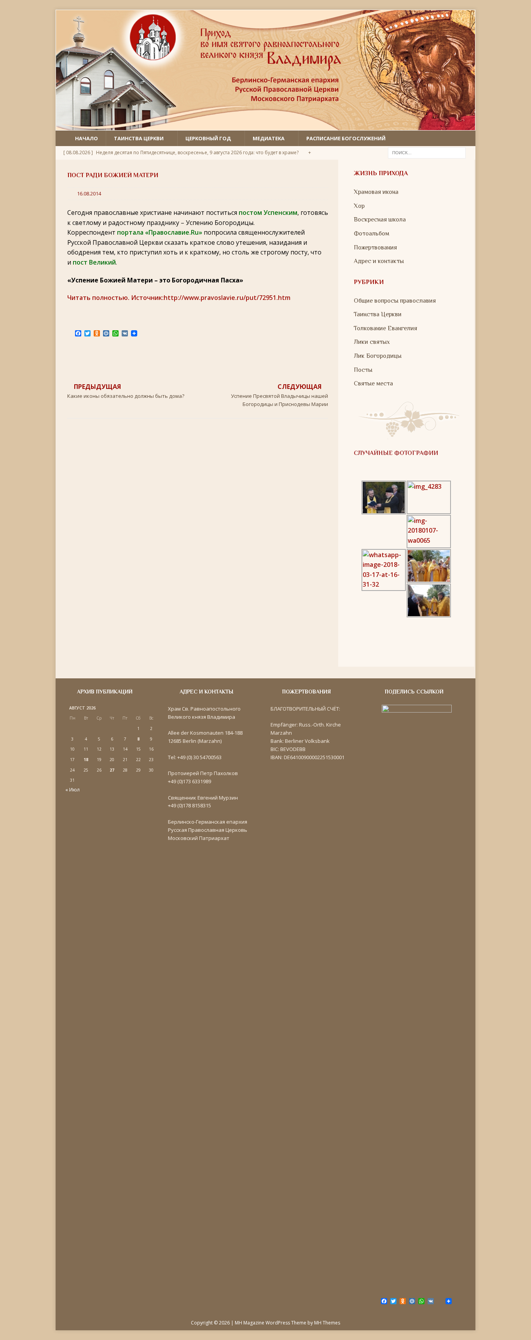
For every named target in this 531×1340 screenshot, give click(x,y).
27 (112, 770)
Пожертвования (375, 247)
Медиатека (269, 138)
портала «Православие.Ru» (159, 232)
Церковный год (208, 138)
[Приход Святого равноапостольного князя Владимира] (265, 125)
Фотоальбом (371, 233)
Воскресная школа (380, 219)
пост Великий (94, 262)
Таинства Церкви (378, 314)
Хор (359, 205)
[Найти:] (427, 152)
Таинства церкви (139, 138)
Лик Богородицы (378, 355)
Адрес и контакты (379, 261)
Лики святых (372, 341)
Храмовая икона (376, 191)
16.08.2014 (89, 193)
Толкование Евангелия (385, 328)
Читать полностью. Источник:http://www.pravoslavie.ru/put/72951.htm (178, 297)
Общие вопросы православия (395, 300)
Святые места (373, 383)
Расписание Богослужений (346, 138)
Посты (363, 369)
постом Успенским (268, 212)
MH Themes (327, 1322)
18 (86, 759)
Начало (86, 138)
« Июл (72, 789)
